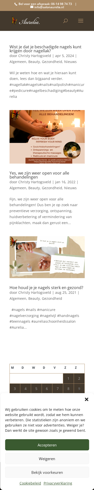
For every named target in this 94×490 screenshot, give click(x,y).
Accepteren (47, 444)
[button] (86, 399)
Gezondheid (52, 61)
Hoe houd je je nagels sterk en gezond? (46, 287)
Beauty (34, 61)
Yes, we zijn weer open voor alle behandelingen (39, 175)
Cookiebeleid (30, 483)
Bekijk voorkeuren (47, 472)
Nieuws (70, 61)
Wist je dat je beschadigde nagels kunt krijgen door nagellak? (45, 49)
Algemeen (18, 61)
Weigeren (47, 458)
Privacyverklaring (58, 483)
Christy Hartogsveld (34, 55)
